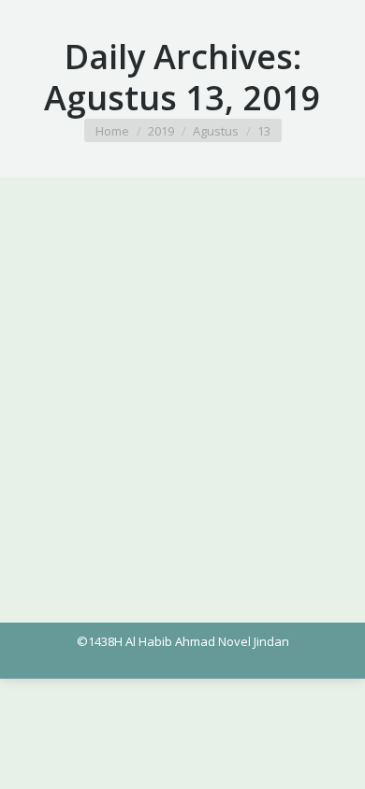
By (70, 304)
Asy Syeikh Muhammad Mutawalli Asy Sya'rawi (174, 286)
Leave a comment (271, 304)
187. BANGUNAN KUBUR (142, 255)
